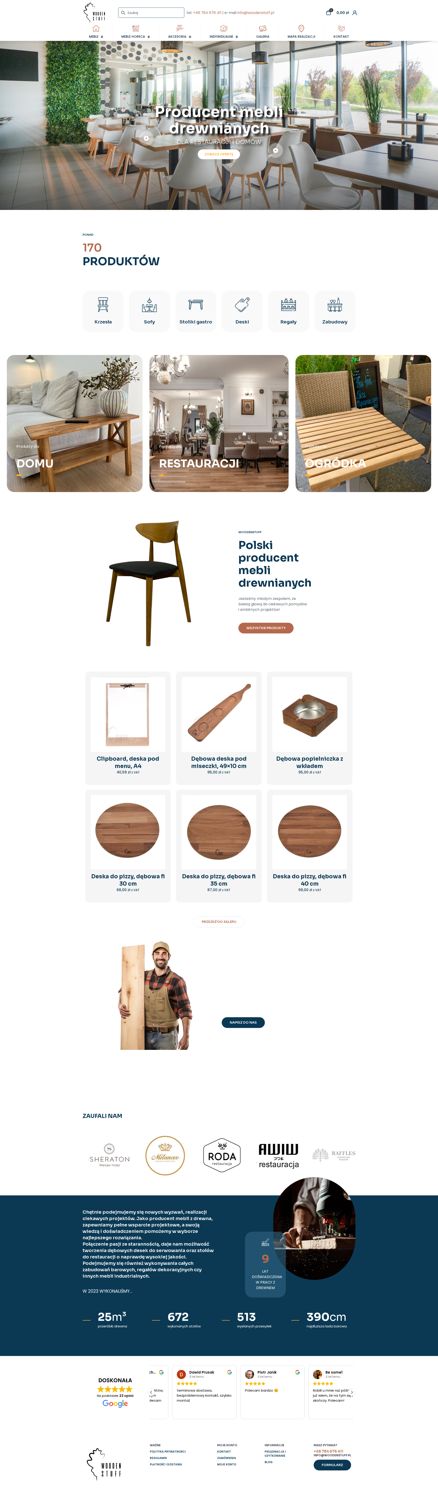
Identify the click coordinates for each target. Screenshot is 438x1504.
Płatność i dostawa (166, 1464)
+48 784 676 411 (207, 12)
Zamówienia (226, 1458)
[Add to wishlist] (159, 703)
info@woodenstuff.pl (255, 12)
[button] (351, 1392)
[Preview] (159, 713)
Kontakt (224, 1452)
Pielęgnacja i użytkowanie (275, 1454)
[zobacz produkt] (159, 693)
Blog (269, 1462)
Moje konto (226, 1464)
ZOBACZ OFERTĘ (219, 154)
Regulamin (158, 1458)
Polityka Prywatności (168, 1452)
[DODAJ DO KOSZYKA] (159, 683)
